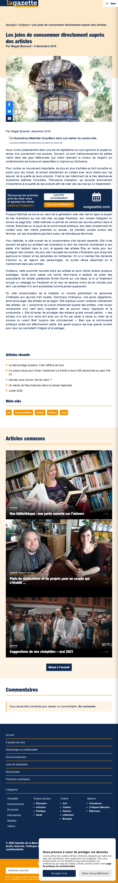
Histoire (67, 811)
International (14, 815)
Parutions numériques (18, 779)
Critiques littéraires (99, 807)
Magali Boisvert (21, 46)
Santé (39, 815)
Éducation (41, 803)
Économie (12, 809)
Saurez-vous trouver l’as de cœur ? (30, 379)
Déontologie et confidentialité (22, 749)
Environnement (15, 804)
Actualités (12, 798)
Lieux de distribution (17, 764)
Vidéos (11, 826)
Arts (65, 803)
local (63, 412)
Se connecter (87, 706)
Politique (40, 811)
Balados (11, 820)
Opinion (91, 798)
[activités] (59, 210)
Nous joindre (13, 772)
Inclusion (41, 807)
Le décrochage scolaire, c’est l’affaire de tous (36, 365)
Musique (67, 818)
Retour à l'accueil (59, 667)
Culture (24, 24)
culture (40, 412)
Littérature (68, 815)
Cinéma (67, 807)
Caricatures (95, 803)
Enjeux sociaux (27, 572)
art (8, 412)
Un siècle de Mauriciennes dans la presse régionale (40, 385)
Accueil (11, 24)
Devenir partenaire (16, 757)
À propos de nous (15, 742)
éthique (53, 412)
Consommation (23, 412)
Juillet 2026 (16, 390)
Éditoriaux (94, 811)
